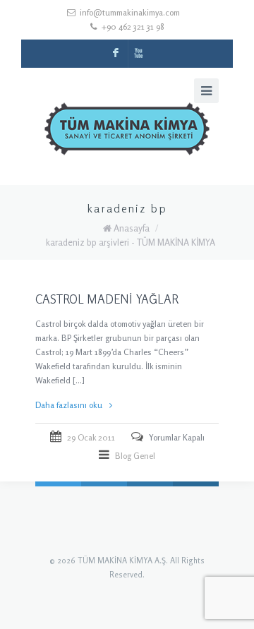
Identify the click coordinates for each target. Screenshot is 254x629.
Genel (144, 455)
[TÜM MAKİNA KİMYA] (127, 131)
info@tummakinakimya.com (130, 12)
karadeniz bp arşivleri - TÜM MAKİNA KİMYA (130, 242)
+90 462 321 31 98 (132, 26)
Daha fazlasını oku (68, 405)
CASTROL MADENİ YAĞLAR (107, 299)
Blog (123, 455)
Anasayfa (132, 228)
